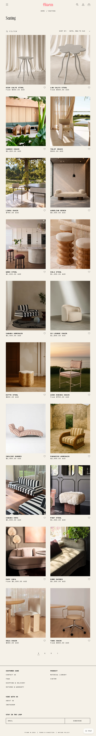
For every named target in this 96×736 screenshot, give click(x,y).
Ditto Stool (12, 395)
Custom (53, 679)
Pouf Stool (56, 518)
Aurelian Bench (58, 210)
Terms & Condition (46, 732)
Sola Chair (11, 641)
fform (27, 732)
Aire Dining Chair (59, 395)
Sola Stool (56, 272)
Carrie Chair (12, 149)
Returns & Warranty (15, 687)
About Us (10, 700)
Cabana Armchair (14, 333)
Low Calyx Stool (58, 88)
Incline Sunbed (14, 456)
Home (43, 11)
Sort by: (63, 31)
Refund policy (64, 732)
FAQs (8, 679)
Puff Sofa (11, 579)
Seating (51, 11)
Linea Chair (12, 210)
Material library (58, 675)
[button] (77, 4)
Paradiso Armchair (59, 456)
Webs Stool (11, 272)
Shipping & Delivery (15, 683)
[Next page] (57, 653)
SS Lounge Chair (58, 333)
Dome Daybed (56, 579)
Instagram (10, 705)
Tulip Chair (56, 149)
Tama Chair (56, 641)
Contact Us (11, 675)
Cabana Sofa (12, 518)
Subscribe (77, 721)
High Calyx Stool (15, 88)
